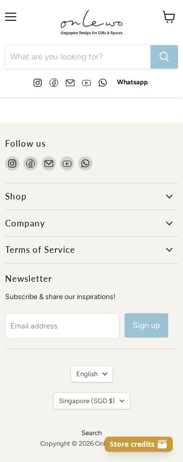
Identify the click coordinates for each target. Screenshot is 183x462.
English (87, 374)
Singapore (87, 401)
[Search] (164, 57)
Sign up (146, 325)
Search (91, 433)
